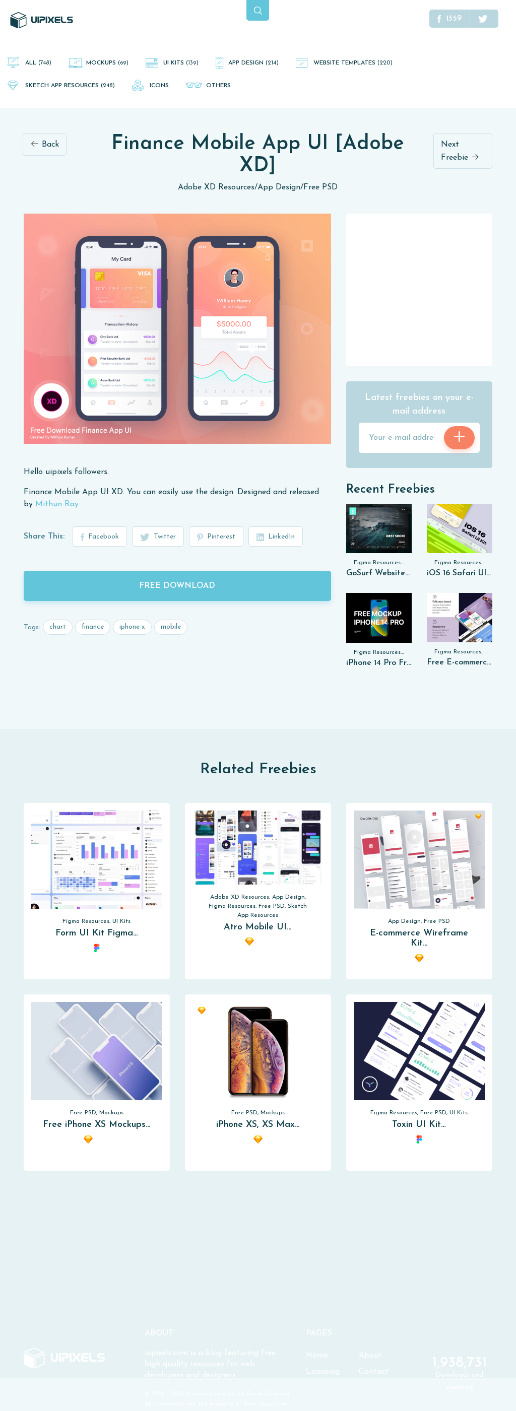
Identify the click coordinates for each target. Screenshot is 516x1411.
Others (218, 86)
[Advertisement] (421, 289)
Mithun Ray (57, 504)
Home (317, 1356)
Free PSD (320, 187)
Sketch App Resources (70, 86)
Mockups (107, 63)
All (38, 63)
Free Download (177, 586)
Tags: (32, 627)
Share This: (44, 536)
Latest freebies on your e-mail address (419, 404)
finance (93, 627)
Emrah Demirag (267, 1394)
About (370, 1356)
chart (57, 627)
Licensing (323, 1372)
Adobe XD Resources (216, 187)
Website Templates (353, 63)
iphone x (132, 627)
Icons (159, 86)
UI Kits (181, 63)
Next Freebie (456, 151)
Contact (374, 1372)
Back (49, 145)
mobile (171, 627)
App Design (253, 63)
